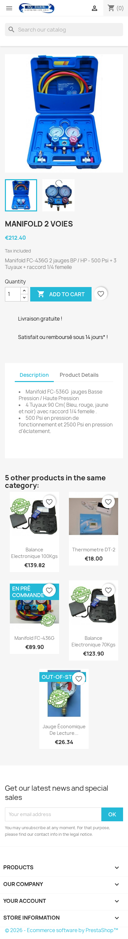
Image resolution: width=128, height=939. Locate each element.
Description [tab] (34, 375)
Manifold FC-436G (34, 638)
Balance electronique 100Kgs (34, 552)
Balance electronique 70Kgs (94, 641)
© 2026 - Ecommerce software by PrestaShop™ (61, 930)
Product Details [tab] (79, 375)
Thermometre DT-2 (93, 549)
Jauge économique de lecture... (64, 729)
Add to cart (61, 294)
